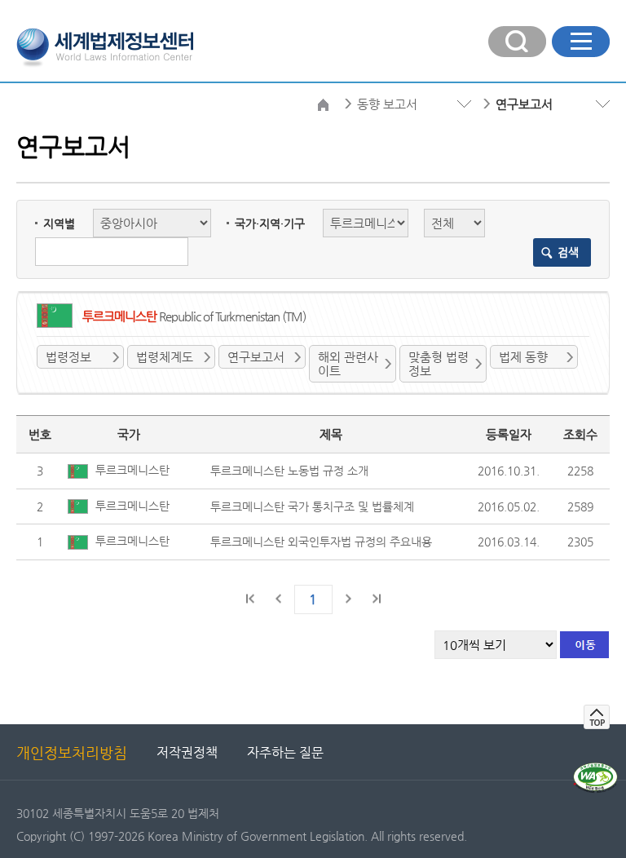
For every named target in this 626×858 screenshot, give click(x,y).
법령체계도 (164, 357)
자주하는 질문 (285, 752)
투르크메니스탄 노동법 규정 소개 (289, 470)
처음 (251, 599)
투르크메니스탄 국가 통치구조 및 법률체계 (312, 506)
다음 (348, 599)
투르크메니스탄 (131, 469)
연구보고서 (255, 357)
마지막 (376, 599)
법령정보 (68, 357)
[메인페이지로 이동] (104, 45)
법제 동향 (523, 357)
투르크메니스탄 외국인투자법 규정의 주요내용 (321, 541)
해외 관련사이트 (348, 364)
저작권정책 (187, 752)
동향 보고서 (387, 104)
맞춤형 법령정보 (438, 364)
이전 (279, 599)
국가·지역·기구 (270, 223)
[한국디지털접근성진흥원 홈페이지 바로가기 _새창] (595, 769)
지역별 (59, 223)
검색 (568, 252)
